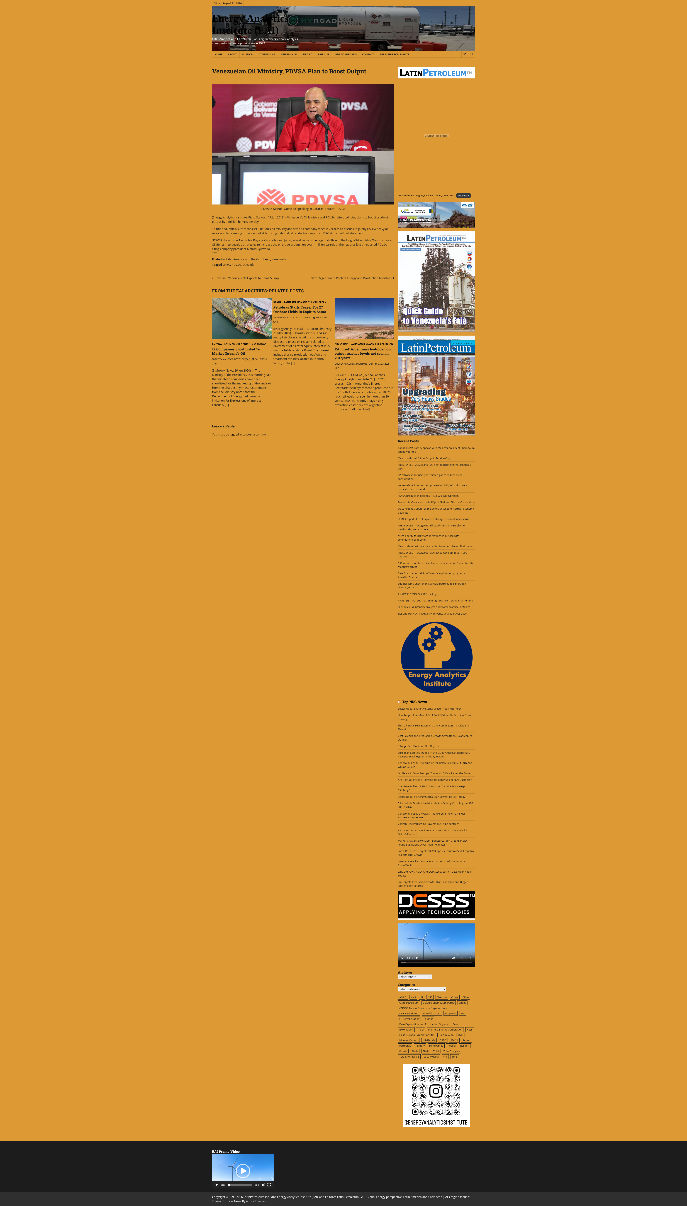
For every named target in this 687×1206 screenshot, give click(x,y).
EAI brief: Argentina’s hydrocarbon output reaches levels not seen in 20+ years (363, 353)
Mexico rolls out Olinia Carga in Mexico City (424, 458)
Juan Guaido (446, 1035)
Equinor (428, 1018)
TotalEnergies (452, 1051)
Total (436, 1051)
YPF (445, 1056)
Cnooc (462, 1002)
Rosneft (464, 1045)
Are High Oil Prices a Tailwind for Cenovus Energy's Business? (435, 779)
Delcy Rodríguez (409, 1013)
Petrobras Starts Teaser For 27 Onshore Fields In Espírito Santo (299, 309)
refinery (420, 1045)
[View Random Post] (465, 54)
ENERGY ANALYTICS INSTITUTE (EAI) (231, 359)
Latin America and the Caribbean (248, 259)
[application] (243, 1171)
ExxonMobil (406, 1029)
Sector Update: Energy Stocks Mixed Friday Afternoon (430, 708)
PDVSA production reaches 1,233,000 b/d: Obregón (428, 495)
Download (463, 195)
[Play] (216, 1185)
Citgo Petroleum (408, 1002)
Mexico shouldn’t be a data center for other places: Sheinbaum (435, 546)
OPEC (226, 265)
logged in (236, 434)
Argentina (341, 344)
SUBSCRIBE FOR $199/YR (394, 54)
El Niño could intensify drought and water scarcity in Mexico (434, 607)
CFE (430, 997)
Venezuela (279, 259)
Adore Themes (256, 1201)
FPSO (421, 1029)
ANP (413, 997)
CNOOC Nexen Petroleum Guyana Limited (424, 1008)
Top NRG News (414, 702)
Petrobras (405, 1045)
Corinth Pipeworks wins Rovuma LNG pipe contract (428, 823)
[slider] (240, 1185)
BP (421, 997)
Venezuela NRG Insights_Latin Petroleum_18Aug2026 (426, 195)
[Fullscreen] (269, 1185)
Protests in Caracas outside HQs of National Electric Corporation (436, 502)
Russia (403, 1051)
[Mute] (263, 1185)
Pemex (467, 1040)
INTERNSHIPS (289, 54)
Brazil (277, 302)
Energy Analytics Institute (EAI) (250, 24)
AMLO (402, 997)
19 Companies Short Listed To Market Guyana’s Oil (236, 351)
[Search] (471, 54)
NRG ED (307, 54)
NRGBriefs (429, 1040)
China (454, 997)
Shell (426, 1051)
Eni (462, 1013)
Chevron (442, 997)
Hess (469, 1029)
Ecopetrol (450, 1013)
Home (218, 54)
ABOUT (232, 54)
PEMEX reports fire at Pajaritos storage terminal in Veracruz (433, 519)
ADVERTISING (267, 54)
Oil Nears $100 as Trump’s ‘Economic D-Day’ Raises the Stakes (435, 773)
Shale (415, 1051)
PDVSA (236, 265)
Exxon (455, 1024)
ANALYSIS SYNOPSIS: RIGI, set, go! (418, 594)
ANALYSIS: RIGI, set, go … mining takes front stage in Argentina (435, 600)
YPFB (454, 1056)
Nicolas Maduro (408, 1040)
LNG (460, 1035)
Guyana (217, 344)
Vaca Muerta (431, 1056)
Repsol (452, 1045)
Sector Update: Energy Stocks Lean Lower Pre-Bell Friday (431, 796)
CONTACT (368, 54)
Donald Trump (431, 1013)
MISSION (247, 54)
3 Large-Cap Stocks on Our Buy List (419, 746)
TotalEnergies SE (409, 1056)
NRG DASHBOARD (346, 54)
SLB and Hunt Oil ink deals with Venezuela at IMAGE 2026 (432, 613)
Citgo (466, 997)
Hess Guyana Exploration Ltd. (416, 1035)
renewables (436, 1045)
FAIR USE (323, 54)
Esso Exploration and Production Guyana (423, 1024)
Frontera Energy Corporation (445, 1029)
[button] (243, 1171)
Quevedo (248, 265)
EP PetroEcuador (409, 1018)
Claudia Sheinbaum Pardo (438, 1002)
